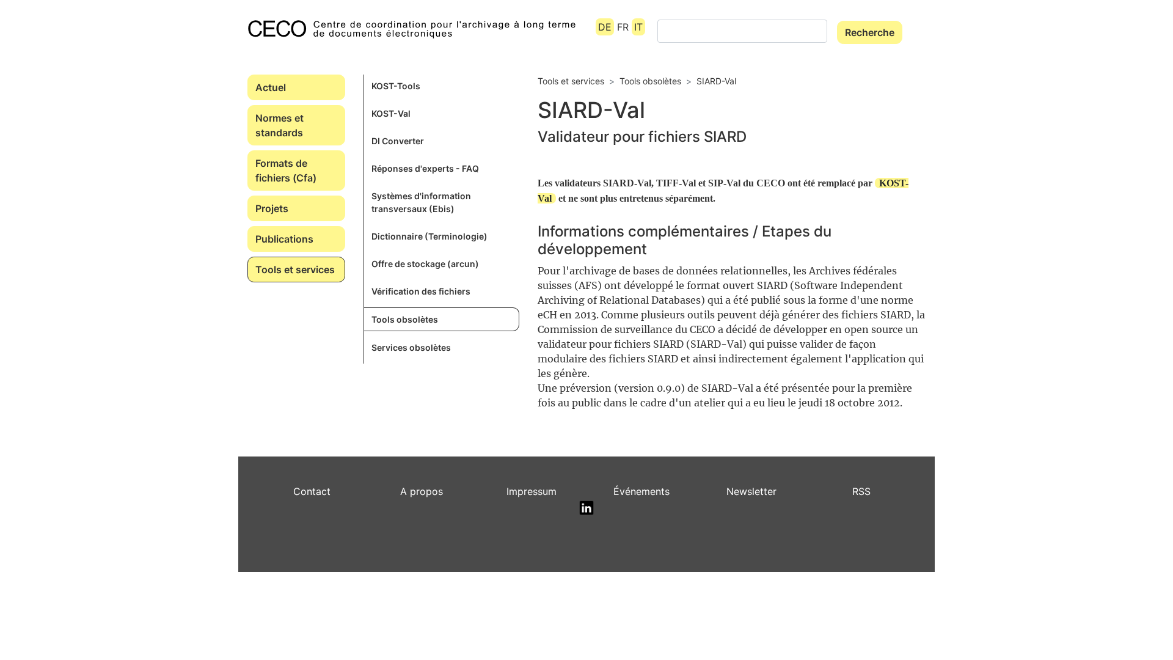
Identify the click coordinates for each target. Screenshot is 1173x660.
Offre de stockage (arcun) (425, 263)
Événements (641, 491)
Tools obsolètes (404, 319)
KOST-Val (391, 113)
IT (638, 27)
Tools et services (295, 269)
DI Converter (397, 141)
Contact (312, 491)
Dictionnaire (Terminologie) (429, 236)
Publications (284, 239)
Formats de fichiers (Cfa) (285, 170)
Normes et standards (279, 125)
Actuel (270, 87)
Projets (271, 208)
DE (605, 27)
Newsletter (751, 491)
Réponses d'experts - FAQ (425, 168)
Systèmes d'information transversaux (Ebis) (421, 202)
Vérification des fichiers (420, 291)
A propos (421, 491)
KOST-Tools (395, 86)
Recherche (869, 32)
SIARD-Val (716, 81)
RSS (861, 491)
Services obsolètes (411, 347)
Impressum (531, 491)
